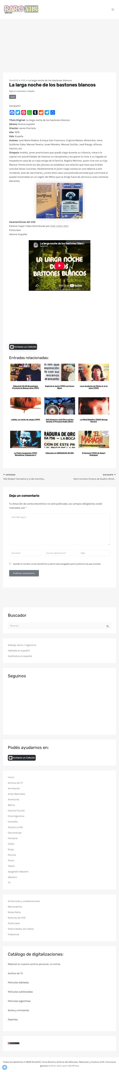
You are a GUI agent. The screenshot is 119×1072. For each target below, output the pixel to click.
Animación (14, 788)
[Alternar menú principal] (113, 9)
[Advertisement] (59, 41)
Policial (12, 854)
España (31, 91)
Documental (14, 832)
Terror (11, 860)
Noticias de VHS (17, 917)
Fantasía (12, 838)
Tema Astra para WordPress (64, 1065)
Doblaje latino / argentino (22, 645)
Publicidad (14, 923)
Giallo (11, 843)
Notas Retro (14, 912)
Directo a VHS (15, 827)
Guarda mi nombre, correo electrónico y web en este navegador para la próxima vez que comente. (57, 564)
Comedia (13, 821)
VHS (23, 80)
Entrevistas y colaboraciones (24, 901)
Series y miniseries (18, 1010)
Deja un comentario (17, 91)
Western (12, 877)
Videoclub (13, 934)
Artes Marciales (16, 793)
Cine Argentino (16, 816)
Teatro (11, 865)
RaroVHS (13, 80)
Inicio (11, 777)
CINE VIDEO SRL (59, 226)
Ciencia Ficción (16, 810)
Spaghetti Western (18, 871)
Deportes (13, 1019)
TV (9, 882)
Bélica (11, 805)
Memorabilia (15, 906)
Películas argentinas (19, 1001)
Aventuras (13, 799)
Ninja (11, 849)
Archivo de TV (15, 782)
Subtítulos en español (20, 656)
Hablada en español (19, 650)
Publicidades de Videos (21, 928)
